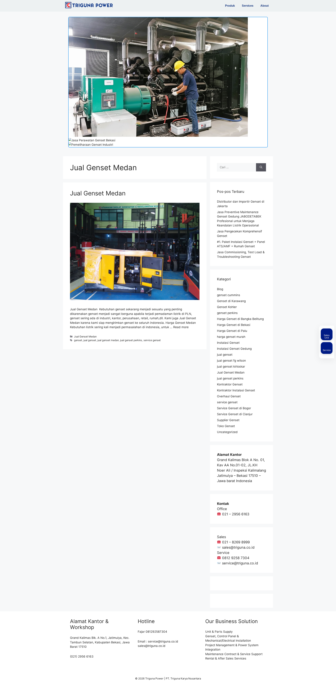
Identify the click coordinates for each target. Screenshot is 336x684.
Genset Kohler (227, 307)
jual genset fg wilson (231, 360)
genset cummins (228, 295)
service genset (152, 340)
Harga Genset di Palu (232, 331)
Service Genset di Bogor (234, 408)
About (264, 5)
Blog (220, 289)
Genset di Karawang (231, 301)
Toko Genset (226, 426)
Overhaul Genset (229, 396)
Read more (181, 327)
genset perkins (227, 313)
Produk (230, 5)
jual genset (89, 340)
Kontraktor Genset (230, 384)
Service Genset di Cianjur (235, 414)
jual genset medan (108, 340)
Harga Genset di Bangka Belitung (240, 319)
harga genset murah (231, 336)
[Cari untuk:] (236, 167)
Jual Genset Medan (97, 193)
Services (247, 5)
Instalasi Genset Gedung (234, 348)
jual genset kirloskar (231, 366)
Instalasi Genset (228, 342)
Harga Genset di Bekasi (233, 325)
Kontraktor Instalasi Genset (236, 390)
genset (78, 340)
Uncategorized (227, 432)
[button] (230, 6)
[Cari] (261, 167)
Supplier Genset (228, 420)
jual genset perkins (131, 340)
